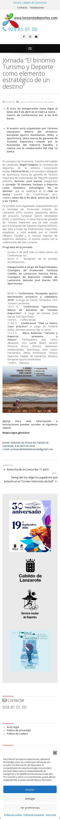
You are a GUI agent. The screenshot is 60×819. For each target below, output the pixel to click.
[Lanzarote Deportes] (30, 20)
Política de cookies (13, 814)
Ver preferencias (30, 807)
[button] (55, 752)
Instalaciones (37, 7)
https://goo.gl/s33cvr (16, 432)
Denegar (30, 798)
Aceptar (30, 789)
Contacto (22, 7)
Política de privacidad (34, 814)
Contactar (15, 700)
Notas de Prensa (35, 102)
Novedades (49, 102)
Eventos (23, 102)
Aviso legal (51, 814)
